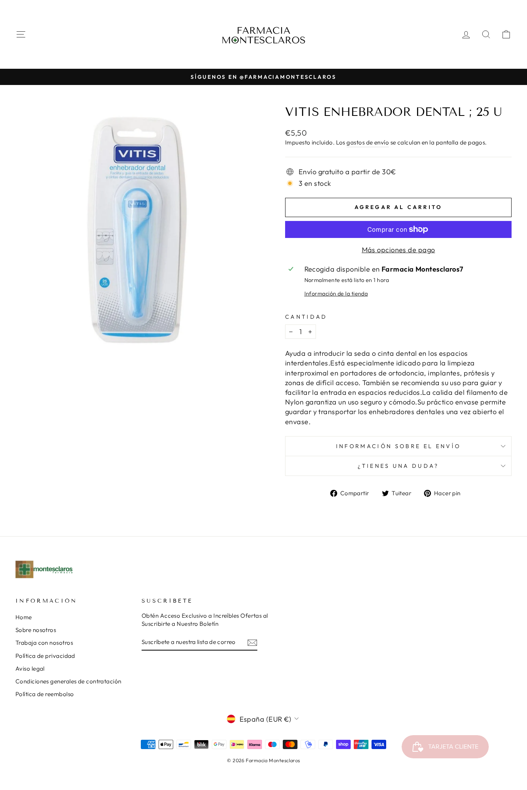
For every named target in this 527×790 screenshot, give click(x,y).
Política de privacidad (45, 655)
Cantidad (306, 316)
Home (23, 617)
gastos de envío (367, 142)
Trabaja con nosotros (44, 642)
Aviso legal (30, 668)
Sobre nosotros (35, 630)
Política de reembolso (44, 694)
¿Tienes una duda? (398, 465)
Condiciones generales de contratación (68, 681)
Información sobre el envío (398, 446)
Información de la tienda (336, 293)
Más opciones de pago (398, 249)
